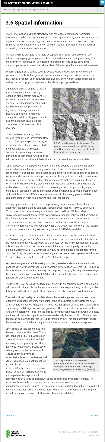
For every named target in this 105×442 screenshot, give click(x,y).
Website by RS (94, 435)
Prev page (10, 415)
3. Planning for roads (18, 9)
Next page (95, 415)
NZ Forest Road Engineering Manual (29, 3)
